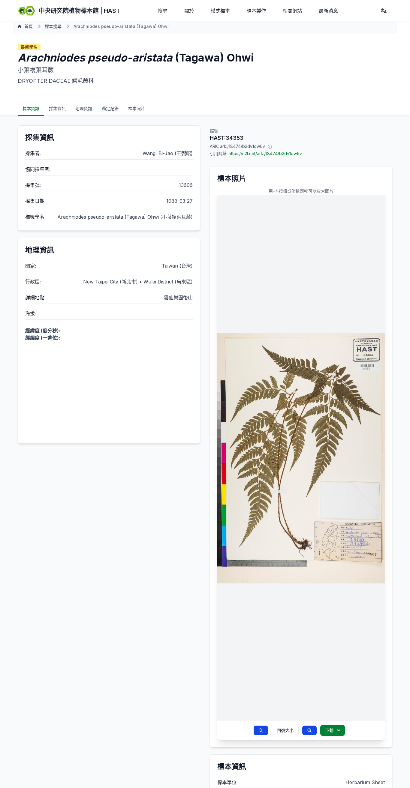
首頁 (28, 26)
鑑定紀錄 (110, 108)
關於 (189, 11)
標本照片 (136, 108)
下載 (329, 730)
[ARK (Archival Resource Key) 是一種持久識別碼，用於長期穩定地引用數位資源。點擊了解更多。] (269, 146)
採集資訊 (57, 108)
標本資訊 (31, 108)
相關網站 (292, 11)
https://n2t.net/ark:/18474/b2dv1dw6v (265, 153)
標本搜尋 (53, 26)
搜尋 (162, 11)
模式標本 (220, 11)
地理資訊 (83, 108)
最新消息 (328, 11)
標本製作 (256, 11)
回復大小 (285, 730)
